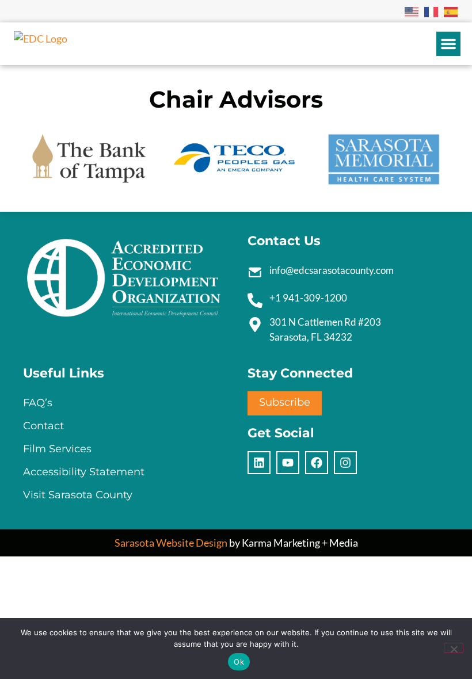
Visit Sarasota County (77, 495)
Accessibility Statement (83, 472)
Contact (43, 425)
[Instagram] (345, 462)
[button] (448, 44)
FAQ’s (37, 402)
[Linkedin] (259, 462)
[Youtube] (287, 462)
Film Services (57, 449)
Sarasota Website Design (171, 542)
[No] (453, 648)
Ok (239, 661)
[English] (412, 11)
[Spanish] (451, 11)
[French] (431, 11)
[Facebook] (316, 462)
